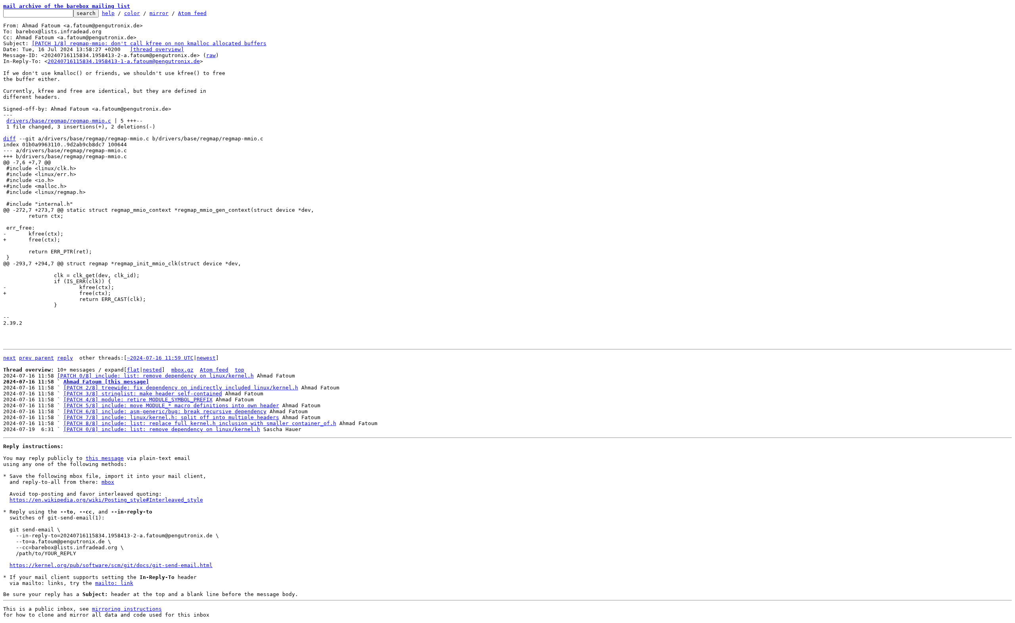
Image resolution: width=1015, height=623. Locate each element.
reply (65, 358)
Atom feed (192, 13)
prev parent (36, 358)
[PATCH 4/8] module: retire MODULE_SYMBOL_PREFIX (138, 400)
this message (105, 458)
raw (211, 55)
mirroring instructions (127, 609)
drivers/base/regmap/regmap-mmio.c (58, 121)
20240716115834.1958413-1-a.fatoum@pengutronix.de (124, 61)
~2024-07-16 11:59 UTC (160, 358)
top (239, 370)
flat (133, 370)
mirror (159, 13)
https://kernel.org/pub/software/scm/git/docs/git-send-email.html (111, 565)
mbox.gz (182, 370)
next (9, 358)
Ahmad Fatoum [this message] (106, 382)
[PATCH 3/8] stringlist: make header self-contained (142, 394)
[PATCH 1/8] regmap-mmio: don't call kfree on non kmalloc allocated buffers (149, 43)
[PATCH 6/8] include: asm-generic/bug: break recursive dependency (164, 411)
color (132, 13)
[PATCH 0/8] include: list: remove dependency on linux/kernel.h (155, 376)
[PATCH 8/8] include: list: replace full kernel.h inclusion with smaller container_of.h (199, 423)
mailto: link (114, 583)
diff (9, 139)
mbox (108, 482)
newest (206, 358)
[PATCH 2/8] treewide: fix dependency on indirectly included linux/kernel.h (180, 388)
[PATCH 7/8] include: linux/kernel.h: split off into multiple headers (171, 417)
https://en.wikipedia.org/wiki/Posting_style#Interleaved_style (106, 500)
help (108, 13)
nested (152, 370)
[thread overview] (157, 49)
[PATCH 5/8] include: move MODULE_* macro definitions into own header (171, 405)
